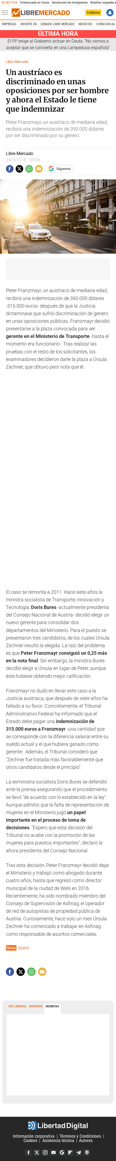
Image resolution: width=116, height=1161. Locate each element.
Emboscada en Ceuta (34, 2)
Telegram (78, 1152)
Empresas (9, 24)
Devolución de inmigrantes (70, 2)
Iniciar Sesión (110, 12)
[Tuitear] (19, 169)
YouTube (53, 1152)
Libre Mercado (17, 62)
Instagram (45, 1152)
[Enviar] (29, 169)
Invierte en (29, 24)
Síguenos (63, 168)
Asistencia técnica (58, 1140)
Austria (23, 948)
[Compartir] (9, 169)
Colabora (93, 12)
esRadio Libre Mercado (57, 24)
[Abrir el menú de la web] (6, 12)
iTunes (87, 1152)
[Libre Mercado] (41, 12)
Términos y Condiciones (80, 1136)
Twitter (36, 1152)
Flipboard (70, 1152)
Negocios (85, 24)
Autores (86, 1140)
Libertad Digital (58, 1125)
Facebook (28, 1152)
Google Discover (62, 1152)
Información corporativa (33, 1136)
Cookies (30, 1140)
